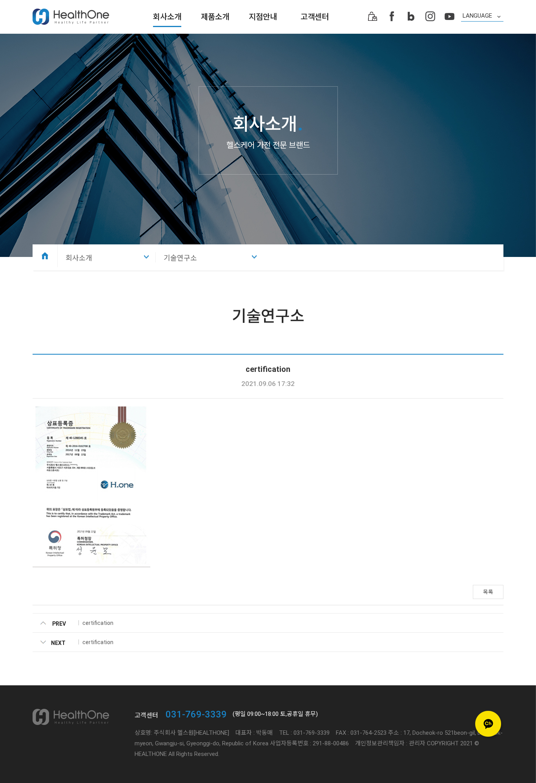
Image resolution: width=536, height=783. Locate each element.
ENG (482, 35)
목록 (488, 592)
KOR (482, 26)
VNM (482, 43)
